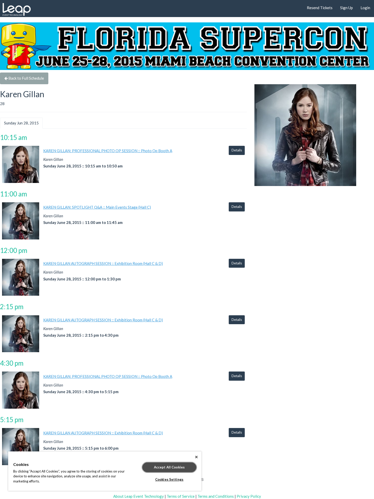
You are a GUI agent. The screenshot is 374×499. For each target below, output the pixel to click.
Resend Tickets (320, 7)
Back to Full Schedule (26, 78)
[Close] (196, 457)
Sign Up (346, 7)
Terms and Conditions (215, 496)
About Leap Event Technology (138, 496)
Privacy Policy (249, 496)
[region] (105, 471)
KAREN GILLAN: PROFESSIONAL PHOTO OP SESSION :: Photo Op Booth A (107, 150)
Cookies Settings (169, 479)
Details (237, 150)
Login (365, 7)
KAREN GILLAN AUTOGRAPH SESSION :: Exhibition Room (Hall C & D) (103, 263)
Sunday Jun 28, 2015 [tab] (21, 123)
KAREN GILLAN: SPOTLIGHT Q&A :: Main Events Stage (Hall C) (97, 207)
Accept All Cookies (169, 467)
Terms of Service (181, 496)
